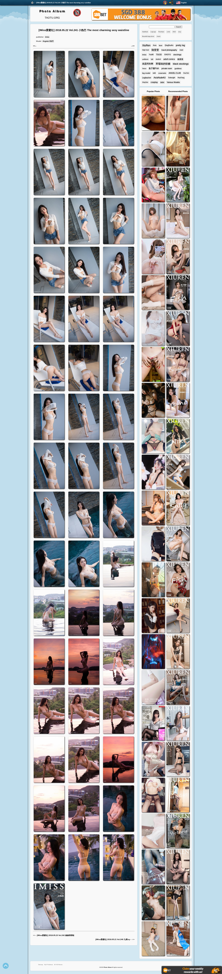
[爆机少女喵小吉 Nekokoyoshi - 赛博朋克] (153, 651)
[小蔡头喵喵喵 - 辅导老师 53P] (153, 831)
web (154, 73)
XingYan (145, 82)
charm (158, 36)
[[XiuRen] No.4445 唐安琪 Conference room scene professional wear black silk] (178, 544)
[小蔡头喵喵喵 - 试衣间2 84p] (153, 759)
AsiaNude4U (160, 77)
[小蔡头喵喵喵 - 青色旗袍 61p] (153, 436)
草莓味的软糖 (163, 63)
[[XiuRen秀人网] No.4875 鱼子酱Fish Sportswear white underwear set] (178, 292)
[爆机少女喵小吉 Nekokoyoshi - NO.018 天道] (178, 149)
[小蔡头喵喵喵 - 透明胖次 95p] (153, 257)
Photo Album (52, 11)
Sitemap (40, 964)
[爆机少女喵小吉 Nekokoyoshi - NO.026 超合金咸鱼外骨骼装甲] (153, 221)
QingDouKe (169, 45)
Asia (154, 45)
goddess (178, 68)
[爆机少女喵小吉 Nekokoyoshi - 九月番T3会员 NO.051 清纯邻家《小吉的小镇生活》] (153, 508)
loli (152, 59)
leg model (146, 73)
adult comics (169, 59)
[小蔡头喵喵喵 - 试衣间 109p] (153, 867)
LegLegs (153, 31)
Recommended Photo (178, 91)
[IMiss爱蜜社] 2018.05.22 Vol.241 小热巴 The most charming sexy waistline (63, 3)
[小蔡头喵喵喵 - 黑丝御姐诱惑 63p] (153, 544)
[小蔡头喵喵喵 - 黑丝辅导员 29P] (153, 149)
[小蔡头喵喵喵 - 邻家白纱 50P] (153, 328)
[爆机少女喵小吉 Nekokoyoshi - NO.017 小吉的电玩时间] (153, 185)
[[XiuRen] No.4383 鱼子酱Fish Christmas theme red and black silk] (178, 580)
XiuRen (146, 45)
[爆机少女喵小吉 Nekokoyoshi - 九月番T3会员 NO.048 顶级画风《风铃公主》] (153, 400)
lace (160, 45)
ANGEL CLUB (175, 73)
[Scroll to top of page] (6, 966)
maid (181, 50)
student (158, 59)
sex (162, 82)
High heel (145, 50)
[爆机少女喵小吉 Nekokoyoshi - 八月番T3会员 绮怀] (153, 472)
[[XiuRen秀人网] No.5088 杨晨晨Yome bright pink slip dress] (178, 185)
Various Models (173, 82)
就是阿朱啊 (147, 64)
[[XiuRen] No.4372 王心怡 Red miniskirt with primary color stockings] (178, 616)
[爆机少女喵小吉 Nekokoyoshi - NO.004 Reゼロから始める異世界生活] (153, 292)
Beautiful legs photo (148, 36)
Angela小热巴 (48, 41)
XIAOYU (167, 55)
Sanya (144, 68)
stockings (177, 54)
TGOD (159, 54)
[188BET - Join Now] (141, 19)
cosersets (162, 73)
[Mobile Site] (171, 2)
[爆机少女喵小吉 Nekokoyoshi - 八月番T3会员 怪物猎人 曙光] (153, 903)
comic (168, 31)
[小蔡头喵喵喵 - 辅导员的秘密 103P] (153, 795)
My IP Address (48, 964)
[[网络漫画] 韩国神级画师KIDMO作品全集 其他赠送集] (153, 723)
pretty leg (180, 45)
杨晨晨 (180, 59)
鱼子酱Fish (154, 68)
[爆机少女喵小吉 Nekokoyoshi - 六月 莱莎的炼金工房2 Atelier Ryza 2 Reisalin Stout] (153, 580)
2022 (174, 31)
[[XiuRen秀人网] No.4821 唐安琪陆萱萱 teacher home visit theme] (178, 364)
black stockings (181, 64)
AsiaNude (145, 31)
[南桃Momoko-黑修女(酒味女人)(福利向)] (153, 616)
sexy (179, 31)
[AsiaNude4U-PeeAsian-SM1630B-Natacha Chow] (153, 113)
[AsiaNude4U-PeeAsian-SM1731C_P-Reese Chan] (153, 364)
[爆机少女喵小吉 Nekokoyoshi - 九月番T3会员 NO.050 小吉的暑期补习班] (153, 939)
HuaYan (186, 73)
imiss (47, 37)
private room (166, 68)
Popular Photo (153, 91)
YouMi (151, 55)
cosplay (154, 82)
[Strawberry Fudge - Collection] (178, 113)
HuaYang (181, 78)
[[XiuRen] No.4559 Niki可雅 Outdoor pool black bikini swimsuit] (178, 436)
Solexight (171, 78)
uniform (145, 59)
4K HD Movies (58, 964)
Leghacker (146, 78)
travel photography (169, 50)
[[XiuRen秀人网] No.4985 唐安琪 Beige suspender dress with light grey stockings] (178, 221)
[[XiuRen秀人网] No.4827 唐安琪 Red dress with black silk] (178, 328)
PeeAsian (161, 31)
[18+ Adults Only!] (165, 3)
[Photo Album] (32, 2)
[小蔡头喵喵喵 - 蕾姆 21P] (153, 687)
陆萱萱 (155, 50)
